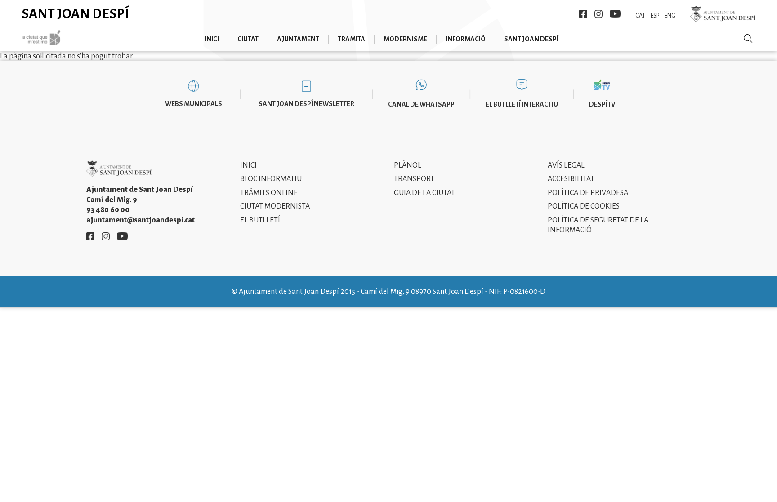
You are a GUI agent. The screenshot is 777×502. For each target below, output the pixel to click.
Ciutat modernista (275, 206)
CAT (640, 16)
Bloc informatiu (271, 179)
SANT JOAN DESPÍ (531, 39)
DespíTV (602, 104)
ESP (655, 16)
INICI (212, 39)
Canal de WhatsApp (421, 104)
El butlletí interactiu (522, 104)
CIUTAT (248, 39)
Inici (248, 165)
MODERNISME (405, 39)
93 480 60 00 (108, 210)
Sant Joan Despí (75, 13)
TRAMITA (351, 39)
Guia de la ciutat (424, 193)
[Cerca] (748, 39)
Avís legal (566, 165)
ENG (670, 16)
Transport (414, 179)
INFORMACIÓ (466, 39)
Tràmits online (269, 193)
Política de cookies (584, 206)
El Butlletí (260, 220)
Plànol (407, 165)
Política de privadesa (588, 193)
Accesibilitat (571, 179)
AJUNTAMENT (298, 39)
